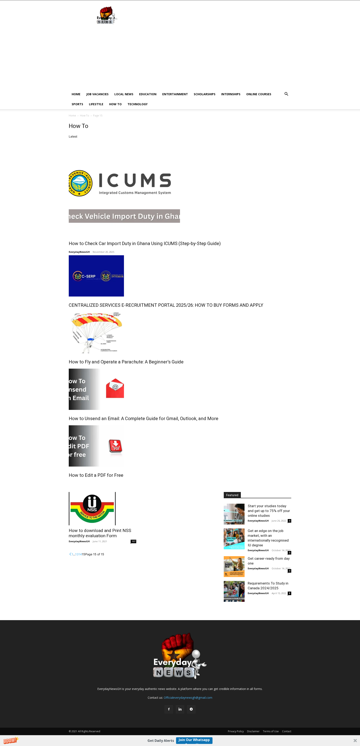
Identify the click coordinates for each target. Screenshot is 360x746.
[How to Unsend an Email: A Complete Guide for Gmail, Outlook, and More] (180, 389)
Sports (77, 104)
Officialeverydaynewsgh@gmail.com (188, 698)
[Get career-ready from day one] (234, 566)
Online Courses (258, 94)
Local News (123, 94)
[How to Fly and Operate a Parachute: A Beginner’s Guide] (180, 332)
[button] (180, 740)
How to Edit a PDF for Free (96, 475)
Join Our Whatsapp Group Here (194, 740)
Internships (230, 94)
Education (147, 94)
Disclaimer (253, 731)
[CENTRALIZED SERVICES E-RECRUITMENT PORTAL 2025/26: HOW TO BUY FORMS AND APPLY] (180, 276)
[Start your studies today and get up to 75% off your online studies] (234, 514)
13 (77, 554)
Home (76, 94)
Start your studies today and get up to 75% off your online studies (269, 511)
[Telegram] (191, 709)
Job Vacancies (97, 94)
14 (80, 554)
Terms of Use (271, 731)
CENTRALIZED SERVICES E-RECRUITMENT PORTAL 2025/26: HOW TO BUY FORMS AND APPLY (166, 305)
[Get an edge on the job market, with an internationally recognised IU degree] (234, 538)
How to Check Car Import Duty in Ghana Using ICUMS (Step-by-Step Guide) (145, 243)
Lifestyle (96, 104)
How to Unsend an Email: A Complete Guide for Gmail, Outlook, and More (143, 418)
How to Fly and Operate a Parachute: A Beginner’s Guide (126, 361)
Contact (286, 731)
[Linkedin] (180, 709)
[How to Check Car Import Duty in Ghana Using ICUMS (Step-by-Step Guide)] (180, 187)
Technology (138, 104)
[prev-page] (70, 554)
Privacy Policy (236, 731)
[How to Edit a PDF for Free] (180, 446)
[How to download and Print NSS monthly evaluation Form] (102, 508)
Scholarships (204, 94)
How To (115, 104)
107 (133, 541)
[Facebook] (169, 709)
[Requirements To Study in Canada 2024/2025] (234, 591)
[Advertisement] (180, 58)
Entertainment (175, 94)
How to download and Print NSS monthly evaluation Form (100, 533)
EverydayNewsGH (79, 251)
